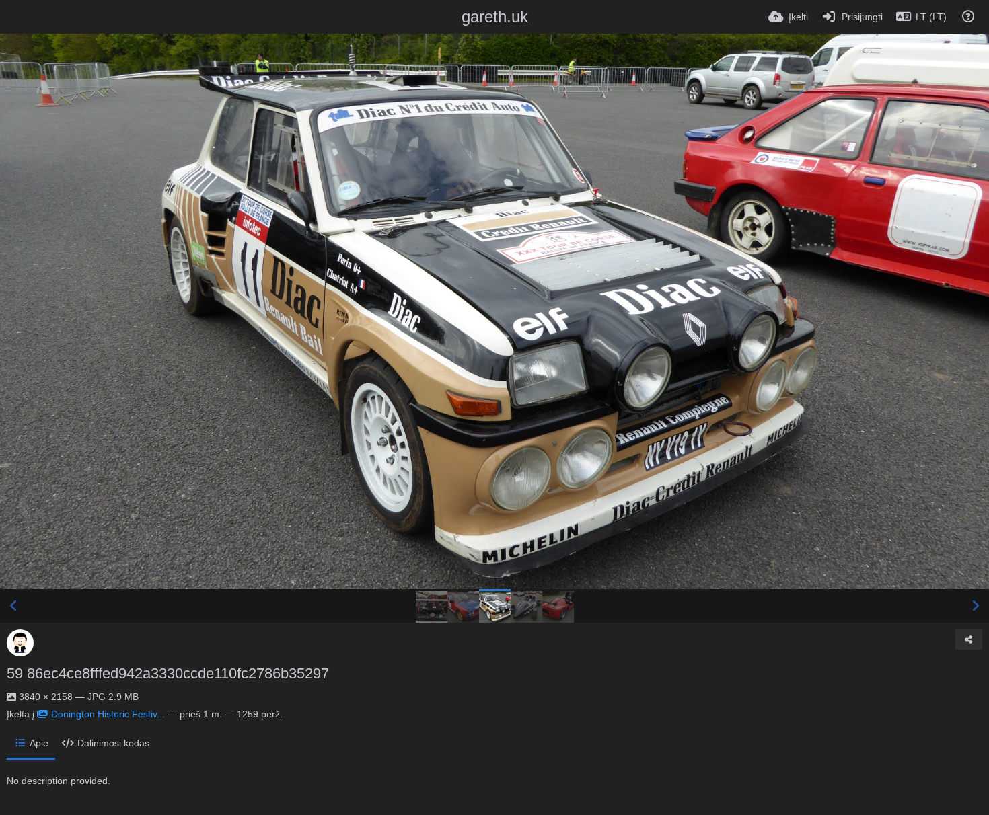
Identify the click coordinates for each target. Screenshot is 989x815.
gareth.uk (495, 16)
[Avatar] (20, 642)
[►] (975, 605)
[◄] (13, 605)
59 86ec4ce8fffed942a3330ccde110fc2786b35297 (168, 673)
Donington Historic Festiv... (108, 714)
